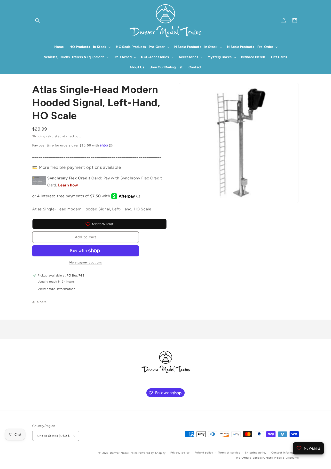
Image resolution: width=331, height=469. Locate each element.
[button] (37, 20)
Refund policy (204, 452)
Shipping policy (256, 452)
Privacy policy (180, 452)
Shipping (38, 136)
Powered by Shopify (152, 452)
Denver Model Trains (124, 452)
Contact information (285, 452)
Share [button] (42, 302)
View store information (56, 289)
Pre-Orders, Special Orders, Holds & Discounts (267, 457)
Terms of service (229, 452)
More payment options (85, 262)
